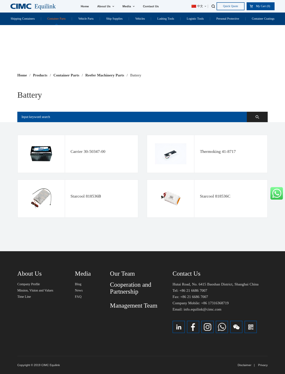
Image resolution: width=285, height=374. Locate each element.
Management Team (133, 305)
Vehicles (140, 18)
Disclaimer (244, 365)
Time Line (24, 296)
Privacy (263, 365)
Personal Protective (227, 18)
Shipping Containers (23, 18)
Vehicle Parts (85, 18)
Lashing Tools (165, 18)
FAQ (78, 296)
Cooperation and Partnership (130, 288)
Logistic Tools (195, 18)
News (79, 290)
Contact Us (151, 6)
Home (85, 6)
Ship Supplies (114, 18)
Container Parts (56, 18)
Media (127, 6)
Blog (78, 284)
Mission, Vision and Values (35, 290)
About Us (104, 6)
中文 (200, 6)
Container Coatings (263, 18)
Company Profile (28, 284)
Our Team (122, 273)
